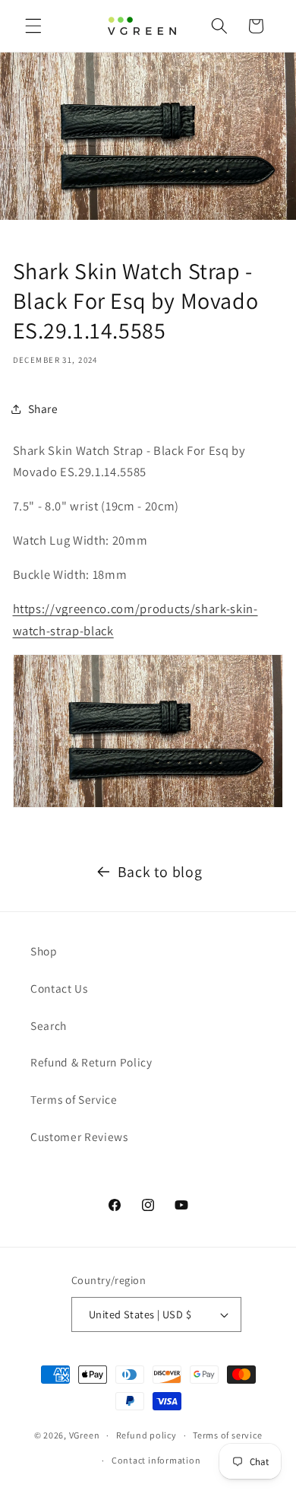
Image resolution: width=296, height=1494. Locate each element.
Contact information (156, 1460)
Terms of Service (74, 1099)
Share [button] (43, 408)
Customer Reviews (79, 1136)
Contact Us (59, 988)
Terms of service (227, 1435)
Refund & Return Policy (91, 1062)
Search (48, 1025)
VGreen (84, 1435)
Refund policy (146, 1435)
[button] (33, 26)
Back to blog (160, 872)
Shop (44, 950)
